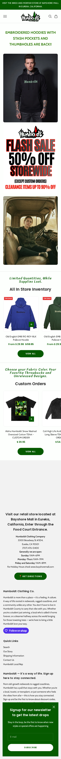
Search (6, 647)
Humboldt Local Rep (13, 664)
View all (30, 353)
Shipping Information (13, 655)
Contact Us (8, 659)
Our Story (8, 651)
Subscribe (30, 747)
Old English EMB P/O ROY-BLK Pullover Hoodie (21, 338)
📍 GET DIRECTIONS (30, 576)
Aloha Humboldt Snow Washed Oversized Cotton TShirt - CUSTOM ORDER (21, 434)
